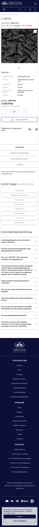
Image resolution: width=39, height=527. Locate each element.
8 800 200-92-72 (19, 449)
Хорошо (19, 516)
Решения (20, 439)
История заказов (19, 392)
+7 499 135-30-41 (16, 454)
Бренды (19, 412)
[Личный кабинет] (35, 9)
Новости (19, 365)
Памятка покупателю (19, 421)
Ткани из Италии (19, 204)
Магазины (19, 430)
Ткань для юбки (19, 200)
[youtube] (7, 501)
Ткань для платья (19, 222)
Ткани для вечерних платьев (19, 195)
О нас (19, 407)
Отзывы (19, 374)
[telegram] (17, 501)
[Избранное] (25, 9)
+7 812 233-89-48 (13, 458)
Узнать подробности (19, 521)
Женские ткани (19, 190)
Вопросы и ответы (19, 379)
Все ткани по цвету (19, 213)
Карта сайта (19, 416)
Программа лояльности (19, 383)
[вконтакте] (12, 501)
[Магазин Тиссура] (19, 347)
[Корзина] (30, 9)
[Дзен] (24, 501)
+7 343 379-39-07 (14, 463)
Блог (19, 370)
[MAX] (32, 501)
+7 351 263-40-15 (15, 467)
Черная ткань (19, 209)
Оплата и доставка (19, 388)
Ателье (19, 434)
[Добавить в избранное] (35, 31)
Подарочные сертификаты (19, 397)
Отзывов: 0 (17, 25)
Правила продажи (19, 425)
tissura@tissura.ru (22, 472)
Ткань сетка (19, 218)
